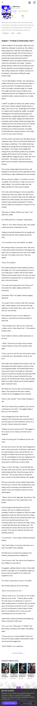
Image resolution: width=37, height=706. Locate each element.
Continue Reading (18, 653)
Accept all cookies (9, 703)
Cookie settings (27, 703)
